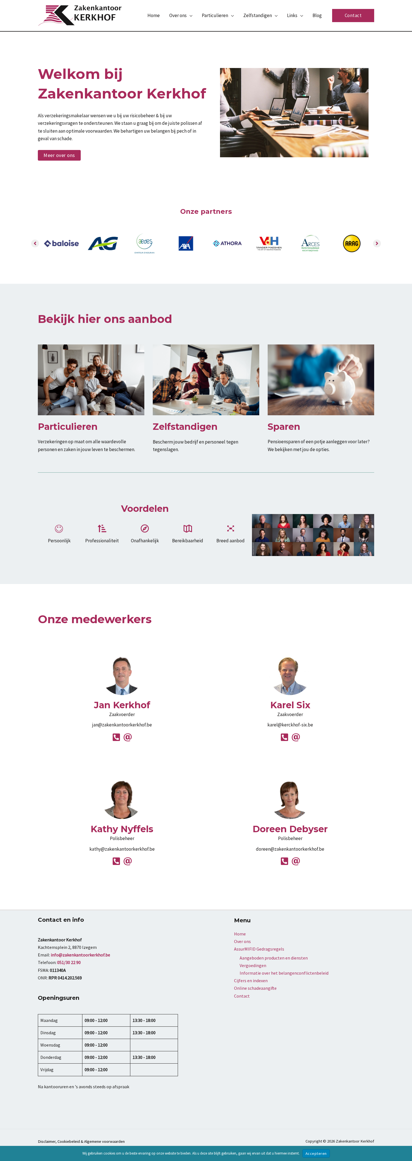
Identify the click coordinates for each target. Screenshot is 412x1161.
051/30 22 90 (69, 962)
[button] (189, 15)
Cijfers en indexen (251, 980)
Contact (242, 996)
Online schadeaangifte (255, 988)
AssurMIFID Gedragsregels (259, 949)
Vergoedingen (253, 965)
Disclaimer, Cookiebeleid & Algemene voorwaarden (81, 1141)
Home (240, 934)
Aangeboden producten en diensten (274, 958)
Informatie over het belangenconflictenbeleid (284, 973)
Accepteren (316, 1153)
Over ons (242, 941)
